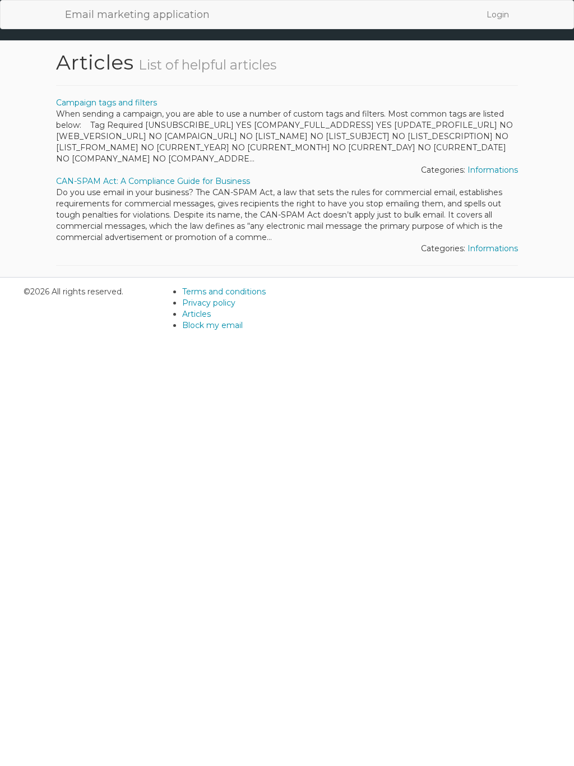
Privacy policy (208, 303)
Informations (492, 170)
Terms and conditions (224, 292)
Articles (196, 314)
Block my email (212, 325)
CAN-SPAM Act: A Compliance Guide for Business (153, 181)
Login (498, 15)
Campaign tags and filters (106, 103)
